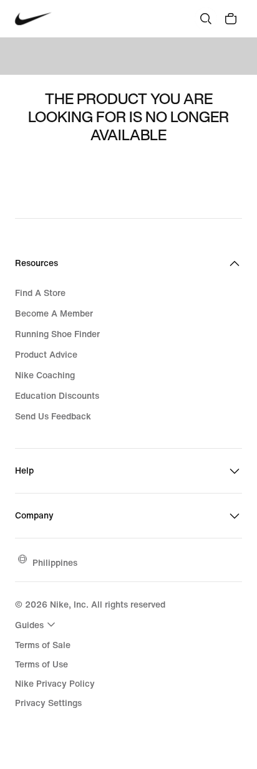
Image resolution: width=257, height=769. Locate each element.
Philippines (54, 562)
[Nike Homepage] (33, 19)
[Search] (206, 18)
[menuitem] (37, 624)
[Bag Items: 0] (231, 18)
